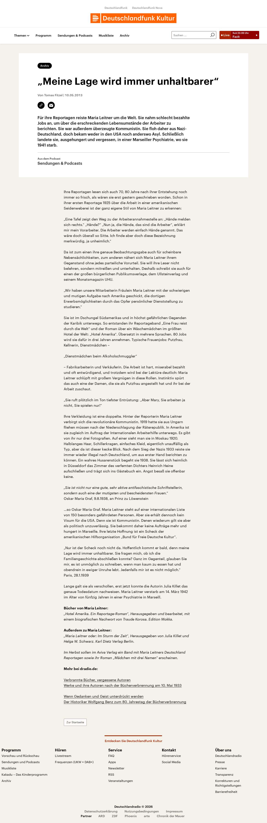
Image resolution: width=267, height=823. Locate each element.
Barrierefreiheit (226, 791)
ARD (101, 816)
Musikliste (106, 35)
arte (147, 816)
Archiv (124, 35)
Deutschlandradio (228, 755)
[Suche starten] (212, 35)
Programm (43, 35)
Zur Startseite (75, 722)
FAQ (111, 755)
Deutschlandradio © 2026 (133, 806)
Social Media (171, 762)
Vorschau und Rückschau (20, 755)
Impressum (174, 811)
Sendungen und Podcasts (21, 762)
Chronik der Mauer (171, 816)
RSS (111, 774)
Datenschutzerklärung (100, 811)
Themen (20, 35)
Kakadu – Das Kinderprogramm (24, 774)
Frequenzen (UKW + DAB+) (74, 762)
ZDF (115, 816)
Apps (112, 762)
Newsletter (116, 768)
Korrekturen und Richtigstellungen (228, 783)
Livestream (63, 755)
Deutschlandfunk (116, 7)
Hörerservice (171, 755)
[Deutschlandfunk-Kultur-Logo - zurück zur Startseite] (133, 18)
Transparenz (224, 774)
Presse (220, 762)
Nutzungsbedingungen (142, 811)
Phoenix (131, 816)
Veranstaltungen (120, 781)
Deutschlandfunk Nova (147, 7)
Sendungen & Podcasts (75, 35)
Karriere (221, 768)
